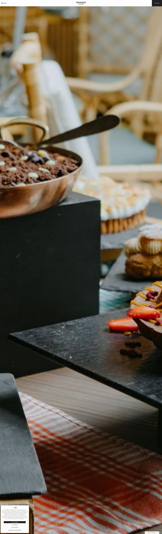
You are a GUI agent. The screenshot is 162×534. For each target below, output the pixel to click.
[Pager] (79, 532)
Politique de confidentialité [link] (14, 530)
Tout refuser (15, 525)
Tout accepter (14, 522)
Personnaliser (14, 527)
